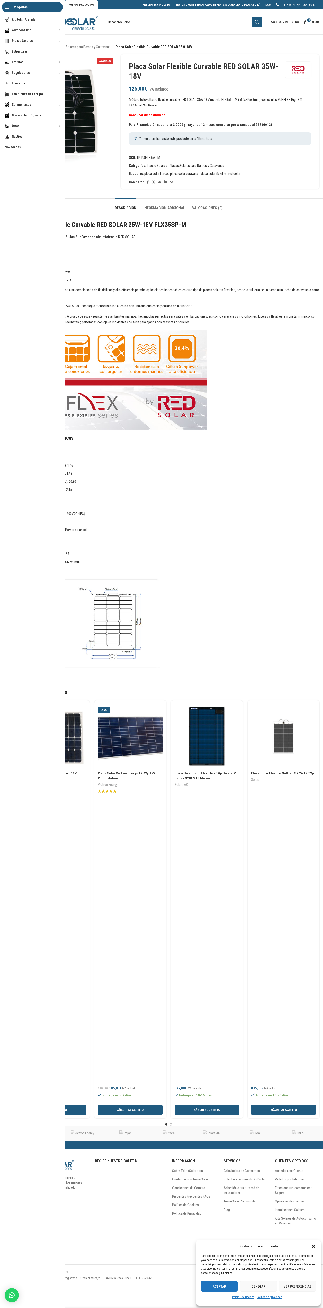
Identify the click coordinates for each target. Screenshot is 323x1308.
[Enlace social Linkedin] (165, 182)
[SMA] (254, 1133)
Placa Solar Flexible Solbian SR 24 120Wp (282, 773)
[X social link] (153, 182)
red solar (234, 174)
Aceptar (219, 1286)
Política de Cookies (243, 1297)
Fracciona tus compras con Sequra (293, 1190)
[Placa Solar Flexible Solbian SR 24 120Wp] (283, 736)
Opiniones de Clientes (290, 1201)
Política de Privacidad (186, 1213)
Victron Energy (108, 785)
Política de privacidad (269, 1297)
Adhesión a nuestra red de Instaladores (241, 1190)
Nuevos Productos (81, 4)
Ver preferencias (297, 1286)
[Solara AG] (211, 1133)
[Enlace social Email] (160, 182)
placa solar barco (156, 174)
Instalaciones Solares (290, 1210)
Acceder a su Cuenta (289, 1171)
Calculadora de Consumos (242, 1171)
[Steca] (168, 1133)
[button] (313, 1246)
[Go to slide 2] (171, 1124)
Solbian (256, 780)
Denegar (258, 1286)
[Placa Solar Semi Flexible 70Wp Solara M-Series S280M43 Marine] (207, 736)
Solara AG (181, 785)
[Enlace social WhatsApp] (171, 182)
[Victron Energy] (82, 1133)
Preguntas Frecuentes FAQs (191, 1196)
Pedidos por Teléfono (289, 1179)
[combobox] (182, 22)
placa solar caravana (184, 174)
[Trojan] (125, 1133)
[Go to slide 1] (166, 1124)
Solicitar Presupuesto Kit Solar (245, 1179)
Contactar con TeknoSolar (190, 1179)
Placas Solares (157, 166)
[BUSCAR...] (257, 22)
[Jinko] (297, 1133)
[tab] (125, 205)
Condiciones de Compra (188, 1188)
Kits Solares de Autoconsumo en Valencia (295, 1220)
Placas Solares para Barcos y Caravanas (83, 47)
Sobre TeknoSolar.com (187, 1171)
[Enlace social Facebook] (147, 182)
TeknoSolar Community (240, 1201)
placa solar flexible (213, 174)
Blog (227, 1210)
